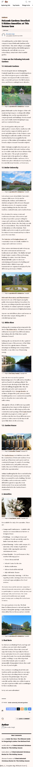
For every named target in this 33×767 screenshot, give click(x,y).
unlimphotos (20, 106)
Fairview (7, 239)
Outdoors (4, 17)
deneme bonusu (7, 758)
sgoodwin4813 (13, 106)
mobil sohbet (6, 745)
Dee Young (12, 373)
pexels (18, 518)
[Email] (22, 709)
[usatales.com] (6, 2)
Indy (25, 412)
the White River (12, 329)
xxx (3, 739)
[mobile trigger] (3, 2)
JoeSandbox (12, 451)
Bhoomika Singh (10, 34)
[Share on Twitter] (18, 709)
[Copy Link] (26, 709)
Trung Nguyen (12, 518)
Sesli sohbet (5, 752)
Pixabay (17, 373)
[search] (26, 2)
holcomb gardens (23, 702)
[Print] (29, 709)
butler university (12, 702)
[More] (29, 712)
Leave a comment (24, 718)
